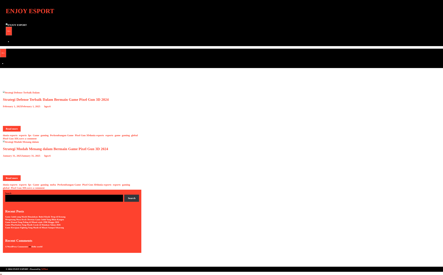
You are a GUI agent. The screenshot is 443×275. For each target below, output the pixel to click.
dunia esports (10, 135)
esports (23, 135)
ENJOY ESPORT (30, 11)
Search (8, 193)
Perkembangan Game (61, 135)
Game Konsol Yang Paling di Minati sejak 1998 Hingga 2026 (32, 222)
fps (29, 135)
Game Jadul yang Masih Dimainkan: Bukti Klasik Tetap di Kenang (35, 217)
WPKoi (44, 269)
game (117, 135)
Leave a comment (27, 138)
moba (53, 184)
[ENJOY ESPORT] (16, 25)
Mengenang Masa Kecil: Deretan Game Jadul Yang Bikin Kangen (34, 219)
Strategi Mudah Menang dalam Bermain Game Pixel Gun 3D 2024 (55, 149)
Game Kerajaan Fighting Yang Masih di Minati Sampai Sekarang (34, 227)
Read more (13, 129)
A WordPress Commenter (16, 246)
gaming (45, 135)
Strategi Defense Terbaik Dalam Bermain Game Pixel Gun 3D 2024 (56, 99)
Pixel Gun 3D (82, 135)
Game (36, 135)
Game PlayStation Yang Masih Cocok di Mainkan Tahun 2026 (33, 225)
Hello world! (37, 246)
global (134, 135)
